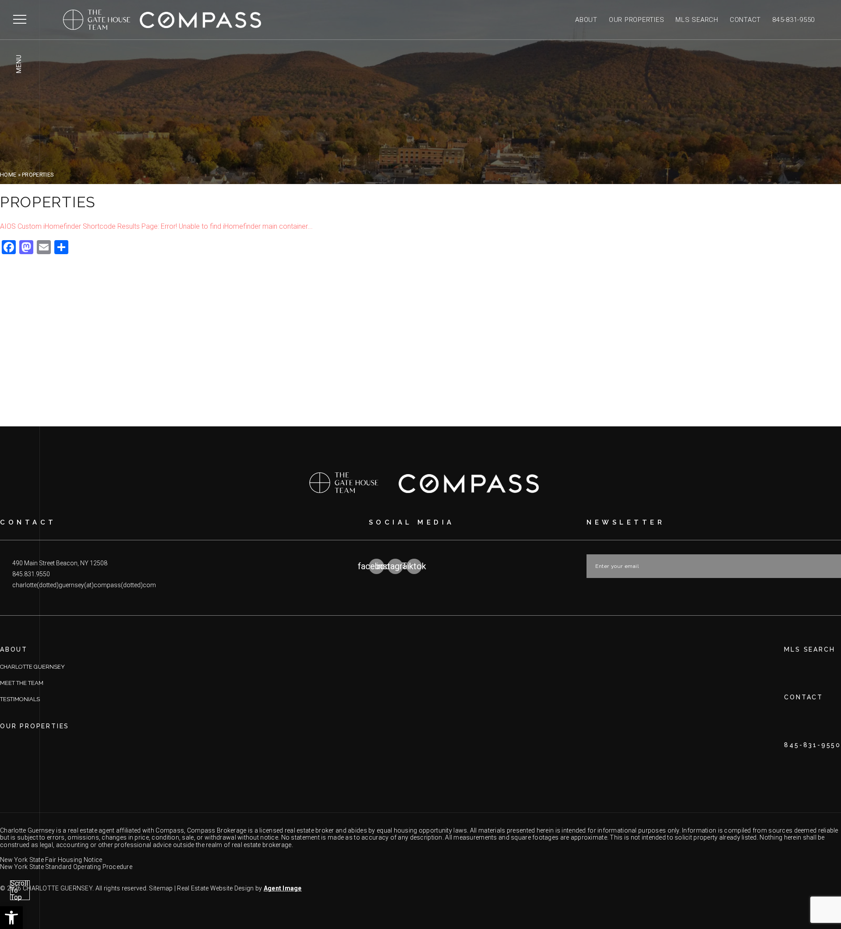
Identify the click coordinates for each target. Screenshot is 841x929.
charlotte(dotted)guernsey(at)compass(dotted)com (84, 585)
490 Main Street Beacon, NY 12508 (59, 563)
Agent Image (283, 888)
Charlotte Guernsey (32, 667)
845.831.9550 (31, 574)
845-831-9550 (793, 20)
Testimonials (20, 699)
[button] (11, 917)
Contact (745, 20)
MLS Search (696, 20)
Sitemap (161, 888)
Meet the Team (21, 683)
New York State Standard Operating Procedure (66, 866)
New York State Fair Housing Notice (51, 859)
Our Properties (636, 20)
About (586, 20)
